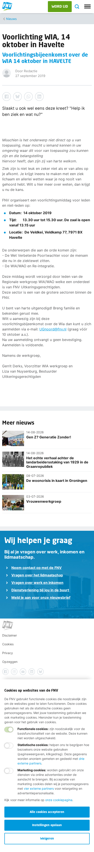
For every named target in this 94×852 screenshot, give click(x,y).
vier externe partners (39, 788)
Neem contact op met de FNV (36, 567)
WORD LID (60, 6)
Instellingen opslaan (47, 825)
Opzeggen (9, 662)
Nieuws (11, 19)
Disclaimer (9, 635)
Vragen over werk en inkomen (37, 582)
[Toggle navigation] (87, 6)
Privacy (7, 653)
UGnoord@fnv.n (52, 329)
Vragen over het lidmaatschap (37, 575)
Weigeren (47, 838)
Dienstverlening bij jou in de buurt (40, 590)
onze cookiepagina (58, 800)
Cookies (8, 644)
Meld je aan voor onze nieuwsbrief (40, 597)
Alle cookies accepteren (47, 812)
